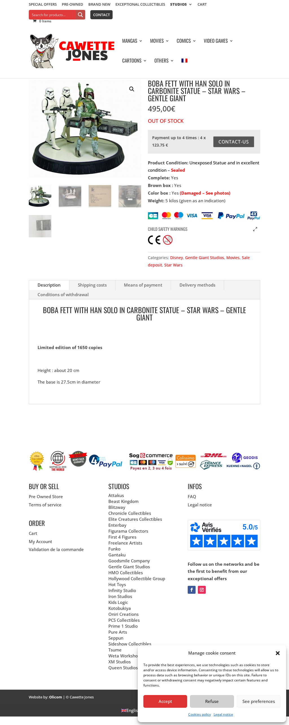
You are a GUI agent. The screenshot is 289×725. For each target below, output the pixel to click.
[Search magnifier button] (80, 15)
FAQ (192, 496)
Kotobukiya (119, 608)
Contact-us (233, 142)
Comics (184, 41)
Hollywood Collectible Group (136, 578)
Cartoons (131, 61)
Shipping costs (92, 285)
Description (49, 285)
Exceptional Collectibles (140, 5)
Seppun (115, 638)
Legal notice (223, 714)
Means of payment (143, 285)
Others (161, 61)
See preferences (258, 701)
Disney (176, 257)
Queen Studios (123, 667)
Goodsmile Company (129, 560)
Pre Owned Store (46, 496)
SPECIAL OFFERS (43, 5)
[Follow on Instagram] (202, 590)
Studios (178, 5)
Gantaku (117, 555)
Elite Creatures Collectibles (135, 519)
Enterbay (117, 525)
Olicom (55, 697)
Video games (216, 41)
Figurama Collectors (128, 531)
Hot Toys (117, 584)
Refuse (212, 701)
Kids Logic (118, 602)
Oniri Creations (123, 614)
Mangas (129, 41)
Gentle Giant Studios (204, 257)
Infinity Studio (122, 590)
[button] (278, 653)
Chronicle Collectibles (129, 513)
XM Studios (119, 661)
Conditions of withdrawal (63, 294)
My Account (40, 541)
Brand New (99, 5)
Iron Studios (120, 596)
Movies (157, 41)
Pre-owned (72, 5)
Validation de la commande (56, 549)
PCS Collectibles (124, 620)
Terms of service (45, 504)
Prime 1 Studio (123, 626)
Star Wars (173, 265)
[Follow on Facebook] (192, 590)
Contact (101, 14)
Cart (202, 5)
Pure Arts (117, 632)
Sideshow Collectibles (129, 644)
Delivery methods (197, 285)
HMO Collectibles (125, 572)
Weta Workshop (124, 656)
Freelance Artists (125, 543)
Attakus (116, 495)
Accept (165, 701)
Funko (114, 549)
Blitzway (116, 507)
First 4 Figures (122, 537)
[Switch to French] (184, 68)
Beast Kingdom (123, 501)
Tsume (115, 650)
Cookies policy (199, 714)
